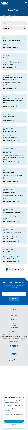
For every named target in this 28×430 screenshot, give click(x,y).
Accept (14, 421)
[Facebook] (11, 346)
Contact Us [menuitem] (14, 323)
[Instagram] (17, 346)
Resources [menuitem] (14, 309)
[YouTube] (15, 346)
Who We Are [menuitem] (14, 320)
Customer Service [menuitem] (14, 327)
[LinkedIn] (13, 346)
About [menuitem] (14, 322)
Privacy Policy (7, 410)
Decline (14, 424)
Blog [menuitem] (14, 312)
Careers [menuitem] (14, 325)
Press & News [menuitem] (14, 315)
